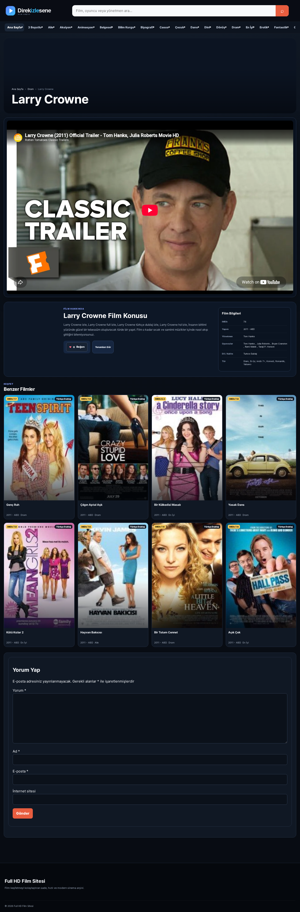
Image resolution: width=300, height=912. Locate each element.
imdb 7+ (261, 361)
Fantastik (280, 27)
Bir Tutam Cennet (166, 632)
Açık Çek (234, 632)
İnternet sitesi (24, 791)
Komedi (270, 361)
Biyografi (147, 27)
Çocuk (179, 27)
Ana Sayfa (14, 27)
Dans (194, 27)
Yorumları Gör (103, 347)
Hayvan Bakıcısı (91, 632)
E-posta (20, 771)
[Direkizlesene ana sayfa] (35, 11)
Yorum (19, 690)
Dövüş (220, 27)
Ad (16, 751)
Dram (235, 27)
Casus (164, 27)
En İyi (249, 27)
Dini (207, 27)
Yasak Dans (236, 504)
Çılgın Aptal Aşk (91, 504)
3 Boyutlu (34, 27)
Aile (50, 27)
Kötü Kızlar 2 (15, 632)
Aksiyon (65, 27)
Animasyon (85, 27)
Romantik (280, 361)
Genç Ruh (12, 504)
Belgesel (106, 27)
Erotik (264, 27)
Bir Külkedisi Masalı (167, 504)
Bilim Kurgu (126, 27)
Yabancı (247, 364)
